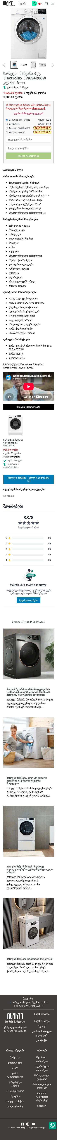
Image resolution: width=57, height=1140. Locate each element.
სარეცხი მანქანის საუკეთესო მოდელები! (29, 958)
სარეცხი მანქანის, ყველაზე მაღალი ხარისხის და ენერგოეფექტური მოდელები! (27, 780)
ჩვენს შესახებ (42, 1021)
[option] (14, 64)
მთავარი (28, 998)
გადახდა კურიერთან (19, 119)
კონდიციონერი (15, 1091)
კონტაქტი (41, 1040)
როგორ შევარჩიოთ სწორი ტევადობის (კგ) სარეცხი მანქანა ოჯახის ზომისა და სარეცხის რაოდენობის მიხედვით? (28, 692)
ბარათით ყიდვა (17, 132)
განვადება (14, 123)
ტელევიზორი (15, 1106)
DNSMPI (42, 1105)
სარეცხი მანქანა (15, 1101)
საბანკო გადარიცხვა (19, 128)
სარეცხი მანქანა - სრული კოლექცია (29, 477)
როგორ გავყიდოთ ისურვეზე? (42, 1096)
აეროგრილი (15, 1062)
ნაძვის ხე (15, 1057)
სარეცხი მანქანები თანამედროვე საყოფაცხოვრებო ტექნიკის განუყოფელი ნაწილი (30, 869)
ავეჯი (15, 1068)
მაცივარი (15, 1096)
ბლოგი (42, 1026)
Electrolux (8, 495)
